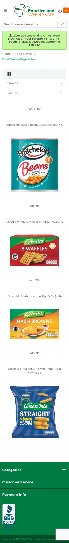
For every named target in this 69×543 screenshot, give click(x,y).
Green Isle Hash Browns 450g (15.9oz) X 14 (35, 296)
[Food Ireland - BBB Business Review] (9, 517)
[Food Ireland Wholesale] (34, 10)
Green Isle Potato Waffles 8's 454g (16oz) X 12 (34, 221)
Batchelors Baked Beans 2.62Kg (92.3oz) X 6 (34, 124)
